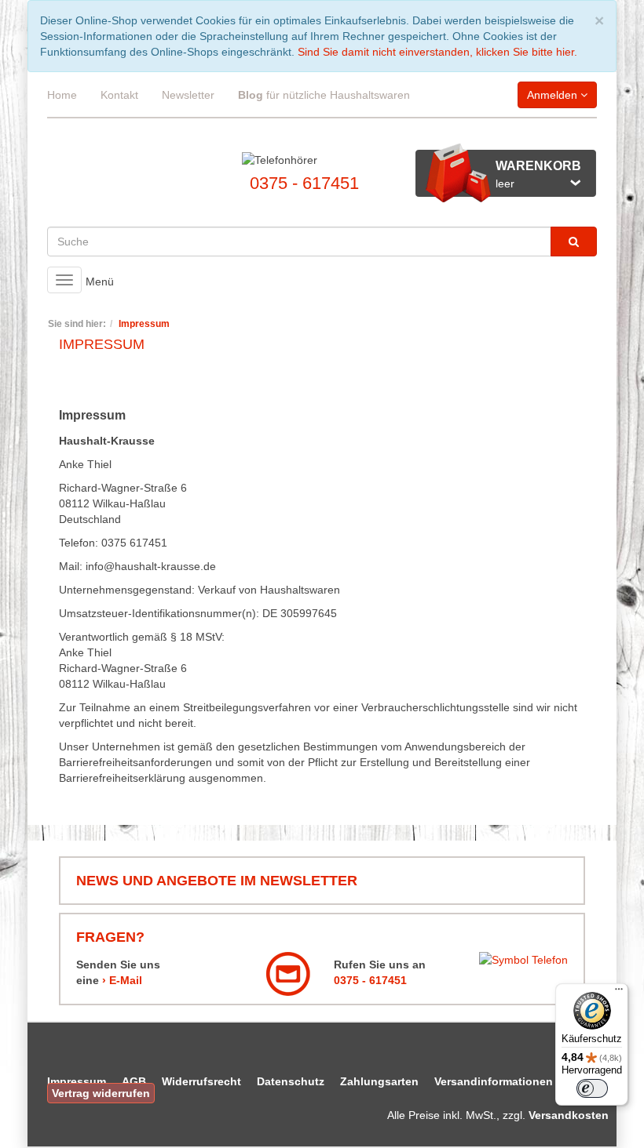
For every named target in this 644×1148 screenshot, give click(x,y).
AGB (134, 1081)
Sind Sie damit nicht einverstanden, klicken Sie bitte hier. (437, 51)
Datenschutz (290, 1081)
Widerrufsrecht (201, 1081)
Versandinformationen (493, 1081)
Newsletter (188, 95)
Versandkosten (569, 1115)
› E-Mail (122, 980)
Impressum (76, 1081)
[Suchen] (574, 241)
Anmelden (553, 95)
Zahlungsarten (379, 1081)
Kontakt (119, 95)
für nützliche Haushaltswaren (324, 95)
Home (62, 95)
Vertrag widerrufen (101, 1093)
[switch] (592, 1088)
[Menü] (618, 992)
